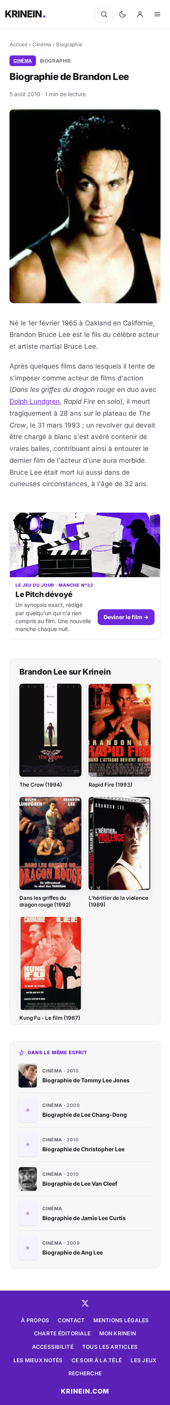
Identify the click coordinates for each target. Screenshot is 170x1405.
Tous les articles (110, 1347)
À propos (35, 1320)
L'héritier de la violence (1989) (118, 901)
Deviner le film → (126, 617)
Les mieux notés (38, 1360)
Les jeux (143, 1360)
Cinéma (41, 44)
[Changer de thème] (122, 14)
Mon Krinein (117, 1333)
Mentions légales (121, 1320)
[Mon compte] (140, 14)
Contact (71, 1320)
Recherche (85, 1373)
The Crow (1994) (40, 784)
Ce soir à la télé (97, 1360)
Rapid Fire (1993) (110, 784)
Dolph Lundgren (34, 401)
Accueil (18, 44)
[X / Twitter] (85, 1303)
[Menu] (157, 14)
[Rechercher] (104, 14)
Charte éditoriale (62, 1333)
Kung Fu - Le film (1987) (49, 1018)
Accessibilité (53, 1347)
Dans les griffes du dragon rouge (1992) (45, 901)
